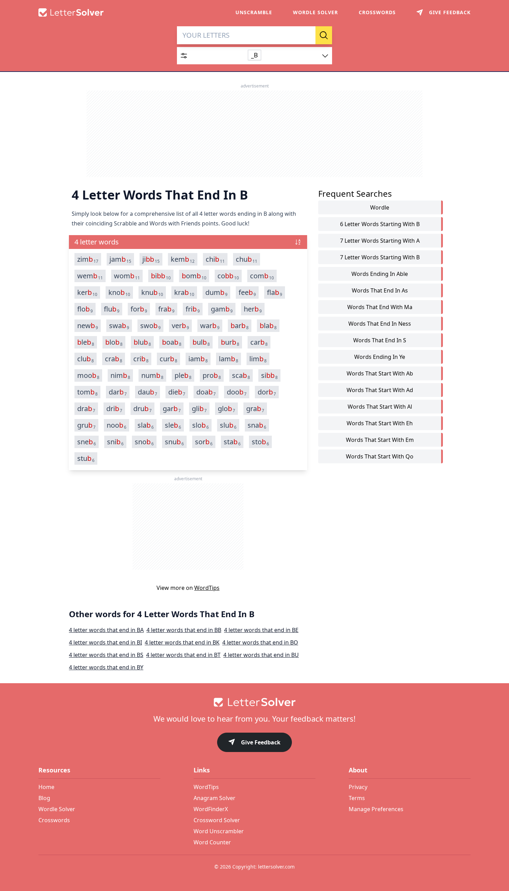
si (269, 375)
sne (86, 442)
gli (199, 409)
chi (215, 259)
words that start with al (380, 406)
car (259, 342)
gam (222, 309)
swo (150, 326)
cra (113, 359)
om (194, 276)
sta (232, 442)
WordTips (207, 588)
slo (200, 425)
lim (258, 359)
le (85, 342)
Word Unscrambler (219, 831)
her (253, 309)
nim (120, 375)
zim (87, 259)
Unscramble (253, 12)
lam (228, 359)
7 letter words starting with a (380, 240)
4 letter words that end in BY (106, 667)
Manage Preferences (376, 809)
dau (147, 392)
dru (142, 409)
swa (119, 326)
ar (240, 326)
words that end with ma (379, 307)
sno (144, 442)
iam (198, 359)
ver (180, 326)
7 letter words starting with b (380, 257)
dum (216, 292)
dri (114, 409)
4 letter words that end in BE (261, 630)
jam (120, 259)
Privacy (358, 787)
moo (88, 375)
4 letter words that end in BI (105, 642)
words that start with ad (380, 390)
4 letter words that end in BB (183, 630)
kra (184, 292)
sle (173, 425)
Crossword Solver (217, 820)
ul (201, 342)
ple (183, 375)
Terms (357, 798)
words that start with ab (380, 373)
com (262, 276)
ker (87, 292)
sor (204, 442)
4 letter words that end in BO (260, 642)
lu (142, 342)
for (139, 309)
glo (226, 409)
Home (46, 787)
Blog (44, 798)
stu (86, 458)
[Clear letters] (308, 35)
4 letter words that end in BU (261, 655)
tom (87, 392)
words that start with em (380, 440)
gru (86, 425)
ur (230, 342)
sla (145, 425)
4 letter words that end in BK (182, 642)
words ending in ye (379, 357)
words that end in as (380, 290)
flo (85, 309)
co (228, 276)
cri (141, 359)
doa (206, 392)
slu (228, 425)
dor (267, 392)
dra (86, 409)
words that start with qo (379, 456)
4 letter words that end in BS (106, 655)
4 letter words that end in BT (183, 655)
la (268, 326)
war (210, 326)
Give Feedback (260, 742)
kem (183, 259)
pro (212, 375)
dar (118, 392)
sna (257, 425)
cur (168, 359)
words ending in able (379, 274)
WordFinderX (211, 809)
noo (116, 425)
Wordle (379, 207)
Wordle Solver (315, 12)
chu (246, 259)
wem (90, 276)
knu (152, 292)
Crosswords (377, 12)
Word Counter (212, 842)
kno (119, 292)
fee (247, 292)
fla (274, 292)
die (176, 392)
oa (171, 342)
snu (174, 442)
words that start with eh (380, 423)
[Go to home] (254, 702)
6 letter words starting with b (380, 224)
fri (193, 309)
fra (166, 309)
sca (241, 375)
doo (237, 392)
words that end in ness (379, 323)
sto (260, 442)
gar (172, 409)
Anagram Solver (214, 798)
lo (114, 342)
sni (115, 442)
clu (85, 359)
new (87, 326)
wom (127, 276)
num (152, 375)
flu (111, 309)
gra (255, 409)
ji (151, 259)
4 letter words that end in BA (106, 630)
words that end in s (379, 340)
